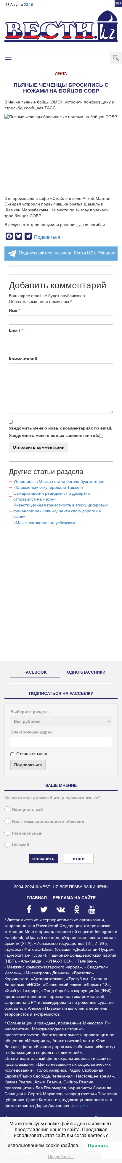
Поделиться (47, 237)
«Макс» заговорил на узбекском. (44, 522)
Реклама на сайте (74, 897)
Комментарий (23, 358)
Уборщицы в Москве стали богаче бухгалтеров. (59, 481)
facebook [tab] (35, 672)
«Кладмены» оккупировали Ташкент (48, 487)
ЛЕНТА (61, 74)
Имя (13, 310)
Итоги (79, 858)
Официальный (27, 809)
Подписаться (28, 764)
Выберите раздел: (29, 711)
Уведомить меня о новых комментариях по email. (60, 428)
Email (14, 330)
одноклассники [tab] (86, 672)
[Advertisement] (61, 595)
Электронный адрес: (32, 732)
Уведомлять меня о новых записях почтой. (54, 435)
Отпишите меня (31, 753)
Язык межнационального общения (48, 821)
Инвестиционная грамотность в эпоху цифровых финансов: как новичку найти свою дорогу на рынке (60, 511)
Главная (37, 897)
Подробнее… (61, 1156)
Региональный (27, 833)
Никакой (20, 845)
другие (81, 1105)
